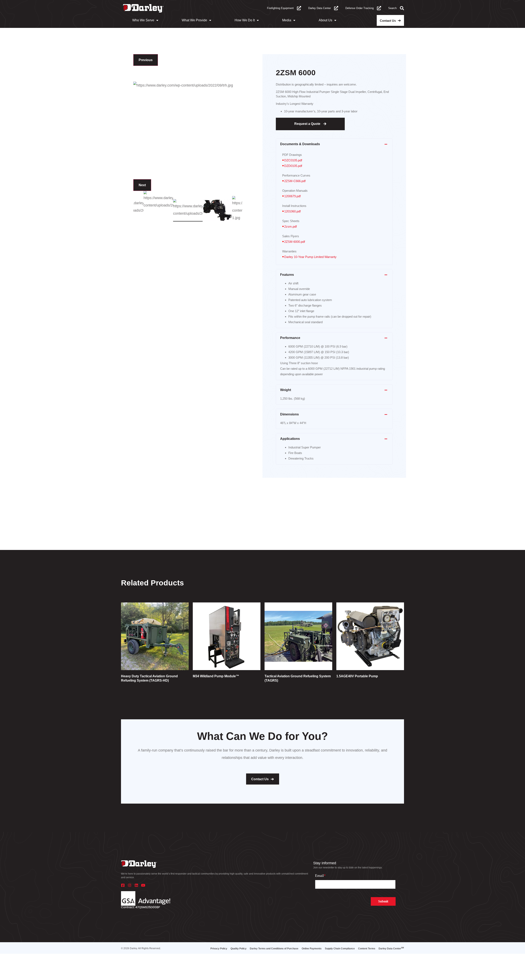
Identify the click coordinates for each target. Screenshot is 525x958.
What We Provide (194, 20)
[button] (334, 144)
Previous (146, 60)
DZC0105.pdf (293, 160)
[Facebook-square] (123, 885)
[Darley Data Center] (336, 8)
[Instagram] (129, 885)
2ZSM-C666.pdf (295, 181)
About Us (325, 20)
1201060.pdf (292, 211)
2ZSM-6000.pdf (294, 241)
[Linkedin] (136, 885)
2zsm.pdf (290, 226)
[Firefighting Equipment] (299, 8)
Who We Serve (143, 20)
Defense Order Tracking (359, 8)
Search (392, 8)
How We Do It (245, 20)
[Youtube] (143, 885)
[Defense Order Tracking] (379, 8)
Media (286, 20)
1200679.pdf (292, 196)
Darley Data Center (319, 8)
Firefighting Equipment (280, 8)
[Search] (402, 8)
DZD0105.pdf (293, 166)
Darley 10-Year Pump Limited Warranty (310, 257)
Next (142, 185)
